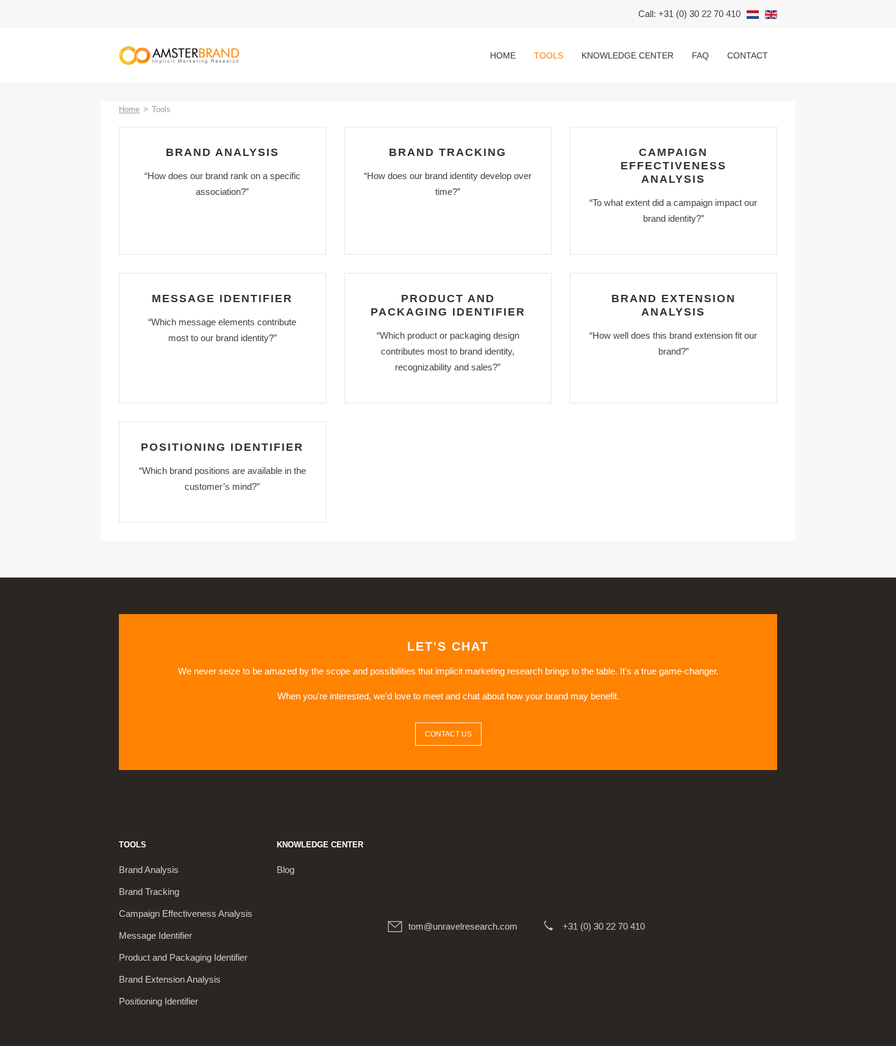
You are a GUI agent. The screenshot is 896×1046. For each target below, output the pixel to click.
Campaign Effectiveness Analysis (185, 913)
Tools (548, 55)
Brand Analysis (149, 869)
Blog (285, 869)
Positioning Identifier (158, 1001)
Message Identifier (155, 935)
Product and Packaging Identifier (183, 957)
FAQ (700, 55)
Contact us (448, 734)
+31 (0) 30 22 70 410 (604, 926)
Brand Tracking (149, 891)
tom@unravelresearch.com (462, 926)
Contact (747, 55)
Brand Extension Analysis (170, 979)
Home (503, 55)
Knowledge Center (627, 55)
